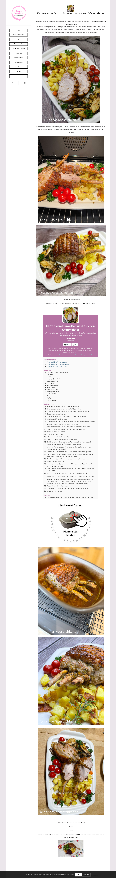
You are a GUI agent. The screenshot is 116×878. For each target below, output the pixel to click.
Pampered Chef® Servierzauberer (58, 364)
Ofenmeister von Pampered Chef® (83, 303)
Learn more (86, 874)
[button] (67, 338)
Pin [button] (75, 344)
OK (78, 874)
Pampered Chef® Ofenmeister (57, 362)
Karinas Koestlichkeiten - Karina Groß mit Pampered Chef (72, 355)
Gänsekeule (73, 837)
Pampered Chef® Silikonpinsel (57, 366)
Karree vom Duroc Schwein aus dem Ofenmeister (70, 13)
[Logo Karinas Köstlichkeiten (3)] (18, 12)
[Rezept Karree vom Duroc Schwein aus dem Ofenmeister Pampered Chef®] (70, 8)
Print (68, 344)
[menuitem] (18, 30)
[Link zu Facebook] (12, 83)
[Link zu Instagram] (25, 83)
